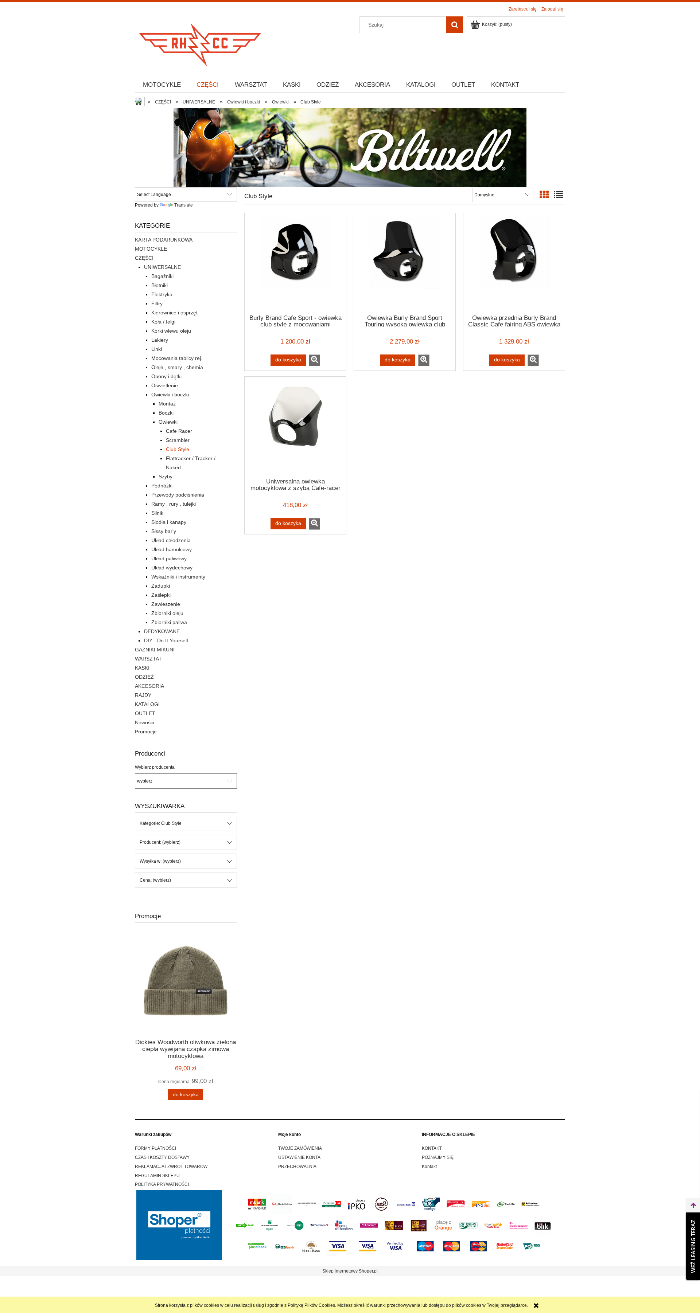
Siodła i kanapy (168, 522)
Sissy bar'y (163, 531)
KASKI (142, 668)
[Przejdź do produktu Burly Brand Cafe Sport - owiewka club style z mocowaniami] (295, 263)
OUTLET (145, 713)
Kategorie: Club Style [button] (161, 823)
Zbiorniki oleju (167, 613)
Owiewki (168, 422)
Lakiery (159, 340)
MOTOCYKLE (151, 249)
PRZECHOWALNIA (297, 1166)
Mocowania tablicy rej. (176, 358)
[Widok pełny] (558, 195)
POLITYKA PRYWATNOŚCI (162, 1184)
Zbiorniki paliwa (169, 622)
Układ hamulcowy (171, 549)
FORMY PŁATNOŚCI (155, 1148)
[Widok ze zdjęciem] (544, 195)
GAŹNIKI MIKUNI (155, 649)
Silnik (157, 513)
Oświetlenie (164, 385)
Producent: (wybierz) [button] (160, 842)
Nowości (144, 722)
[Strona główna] (200, 42)
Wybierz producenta (155, 767)
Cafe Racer (179, 431)
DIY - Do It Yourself (166, 640)
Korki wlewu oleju (171, 331)
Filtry (157, 303)
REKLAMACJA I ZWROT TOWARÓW (171, 1166)
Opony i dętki (166, 376)
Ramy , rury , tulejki (173, 504)
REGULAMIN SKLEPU (157, 1175)
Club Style (177, 449)
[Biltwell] (350, 147)
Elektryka (161, 294)
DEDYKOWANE (162, 631)
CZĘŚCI (144, 258)
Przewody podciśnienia (177, 495)
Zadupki (160, 586)
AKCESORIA (149, 686)
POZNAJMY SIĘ (438, 1157)
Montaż (167, 404)
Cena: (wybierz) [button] (155, 880)
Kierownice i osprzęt (174, 312)
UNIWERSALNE (162, 267)
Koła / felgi (163, 322)
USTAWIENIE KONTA (299, 1157)
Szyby (165, 476)
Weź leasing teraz (693, 1246)
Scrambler (178, 440)
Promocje (146, 731)
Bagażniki (162, 276)
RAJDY (143, 695)
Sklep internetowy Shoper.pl (350, 1271)
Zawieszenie (165, 604)
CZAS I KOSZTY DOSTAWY (162, 1157)
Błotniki (159, 285)
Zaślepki (161, 595)
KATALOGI (147, 704)
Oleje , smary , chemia (177, 367)
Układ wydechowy (171, 568)
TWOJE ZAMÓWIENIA (300, 1148)
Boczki (166, 413)
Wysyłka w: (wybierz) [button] (160, 861)
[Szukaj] (454, 24)
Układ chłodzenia (171, 540)
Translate (183, 205)
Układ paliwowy (169, 558)
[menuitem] (162, 84)
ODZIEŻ (144, 677)
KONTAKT (432, 1148)
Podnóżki (161, 486)
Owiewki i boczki (170, 394)
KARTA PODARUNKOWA (163, 240)
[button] (314, 360)
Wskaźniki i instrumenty (178, 577)
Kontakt (429, 1166)
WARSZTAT (148, 659)
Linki (156, 349)
